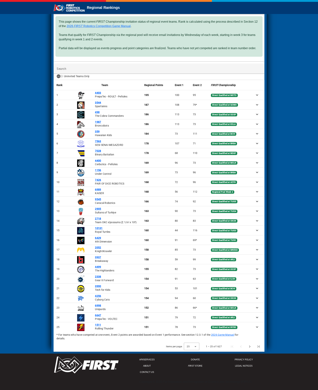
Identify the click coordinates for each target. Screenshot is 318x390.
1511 (98, 324)
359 (97, 131)
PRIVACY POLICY (244, 359)
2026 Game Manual (222, 334)
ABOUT (147, 366)
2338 (98, 276)
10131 (99, 228)
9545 (98, 199)
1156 (98, 170)
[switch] (60, 76)
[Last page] (258, 346)
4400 (98, 160)
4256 (98, 295)
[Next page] (249, 346)
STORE (195, 366)
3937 (98, 257)
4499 (98, 266)
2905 (98, 208)
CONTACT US (147, 372)
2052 (98, 247)
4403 (98, 92)
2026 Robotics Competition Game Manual (99, 26)
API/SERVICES (147, 359)
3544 (98, 102)
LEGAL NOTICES (243, 366)
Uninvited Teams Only (76, 76)
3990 (98, 286)
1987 (98, 121)
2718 (98, 218)
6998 (98, 305)
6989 (98, 189)
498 (97, 112)
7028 (98, 150)
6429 (98, 237)
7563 (98, 141)
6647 (98, 315)
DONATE (195, 359)
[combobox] (191, 346)
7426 (98, 179)
